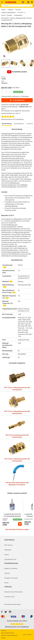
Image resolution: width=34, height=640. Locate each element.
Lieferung (7, 573)
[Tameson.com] (10, 2)
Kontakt (6, 582)
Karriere (6, 554)
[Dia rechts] (3, 44)
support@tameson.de (10, 559)
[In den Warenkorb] (20, 524)
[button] (2, 2)
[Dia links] (31, 44)
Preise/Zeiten (19, 592)
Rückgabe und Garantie (11, 578)
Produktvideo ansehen (19, 72)
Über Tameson (8, 545)
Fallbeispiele (7, 549)
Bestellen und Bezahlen (10, 568)
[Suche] (31, 5)
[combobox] (17, 5)
